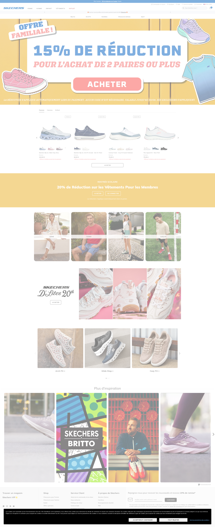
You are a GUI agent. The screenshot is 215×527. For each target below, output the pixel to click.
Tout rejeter (173, 520)
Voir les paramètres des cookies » (199, 520)
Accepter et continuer (143, 520)
